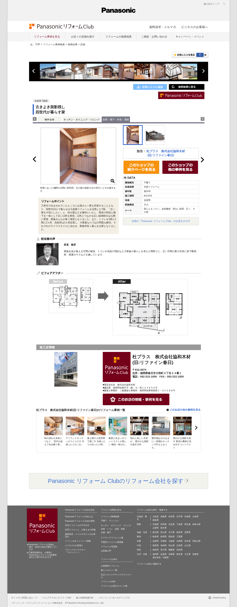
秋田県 (171, 516)
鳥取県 (156, 545)
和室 (123, 529)
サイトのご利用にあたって (24, 597)
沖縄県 (166, 557)
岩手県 (179, 516)
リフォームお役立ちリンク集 (114, 586)
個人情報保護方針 (85, 597)
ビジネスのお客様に (74, 545)
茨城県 (156, 524)
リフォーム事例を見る (47, 36)
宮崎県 (195, 554)
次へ (203, 71)
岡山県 (171, 545)
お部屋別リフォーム (110, 566)
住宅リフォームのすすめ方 (77, 525)
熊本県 (179, 554)
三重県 (179, 536)
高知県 (179, 550)
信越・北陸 (142, 532)
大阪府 (171, 541)
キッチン (105, 525)
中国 (139, 545)
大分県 (187, 554)
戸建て (104, 520)
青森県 (164, 516)
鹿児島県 (157, 557)
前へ (34, 71)
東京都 (187, 524)
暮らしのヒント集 (109, 570)
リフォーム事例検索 (54, 44)
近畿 (139, 541)
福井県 (179, 532)
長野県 (187, 532)
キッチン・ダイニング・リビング (82, 119)
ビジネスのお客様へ (194, 27)
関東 (139, 524)
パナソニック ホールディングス (114, 597)
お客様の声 (106, 551)
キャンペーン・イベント (190, 36)
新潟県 (156, 532)
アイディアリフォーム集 (112, 538)
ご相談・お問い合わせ (154, 36)
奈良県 (187, 541)
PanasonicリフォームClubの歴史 (80, 521)
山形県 (195, 516)
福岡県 (156, 554)
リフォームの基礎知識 (118, 36)
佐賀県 (164, 554)
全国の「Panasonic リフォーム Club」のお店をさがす (161, 221)
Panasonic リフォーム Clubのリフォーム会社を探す (116, 481)
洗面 (117, 529)
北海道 (156, 516)
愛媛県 (171, 550)
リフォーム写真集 (109, 546)
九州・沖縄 (142, 554)
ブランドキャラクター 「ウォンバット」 (75, 551)
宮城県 (187, 516)
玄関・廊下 (106, 532)
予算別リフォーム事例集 (112, 542)
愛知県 (171, 536)
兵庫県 (179, 541)
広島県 (179, 545)
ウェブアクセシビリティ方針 (56, 597)
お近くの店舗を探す (82, 36)
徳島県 (156, 550)
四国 (139, 550)
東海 (139, 536)
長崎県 (171, 554)
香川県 (164, 550)
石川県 (171, 532)
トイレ (110, 529)
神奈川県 (196, 524)
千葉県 (179, 524)
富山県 (164, 532)
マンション (114, 520)
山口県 (187, 545)
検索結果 (72, 44)
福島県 (156, 520)
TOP (37, 44)
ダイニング (116, 525)
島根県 (164, 545)
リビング (127, 525)
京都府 (164, 541)
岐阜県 (156, 536)
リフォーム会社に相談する (149, 564)
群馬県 (164, 524)
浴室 (103, 529)
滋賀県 (156, 541)
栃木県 (164, 528)
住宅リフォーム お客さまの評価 (80, 530)
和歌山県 (196, 541)
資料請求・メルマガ (162, 27)
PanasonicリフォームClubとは (79, 516)
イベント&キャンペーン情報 (78, 541)
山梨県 (156, 528)
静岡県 (164, 536)
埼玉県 (171, 524)
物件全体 (49, 119)
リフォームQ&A (108, 581)
